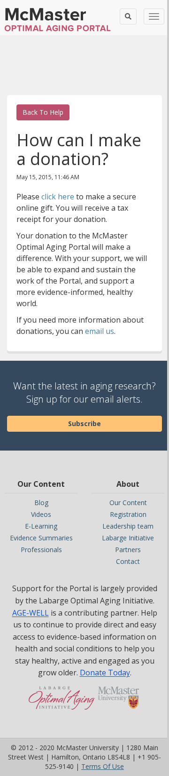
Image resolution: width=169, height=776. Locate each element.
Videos (41, 514)
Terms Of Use (102, 766)
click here (57, 196)
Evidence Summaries (41, 537)
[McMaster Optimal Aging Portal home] (61, 702)
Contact (128, 561)
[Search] (128, 16)
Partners (128, 549)
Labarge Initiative (128, 537)
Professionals (41, 549)
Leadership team (128, 526)
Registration (128, 514)
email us (99, 331)
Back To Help (43, 112)
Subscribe (84, 423)
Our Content (128, 502)
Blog (41, 502)
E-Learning (41, 526)
